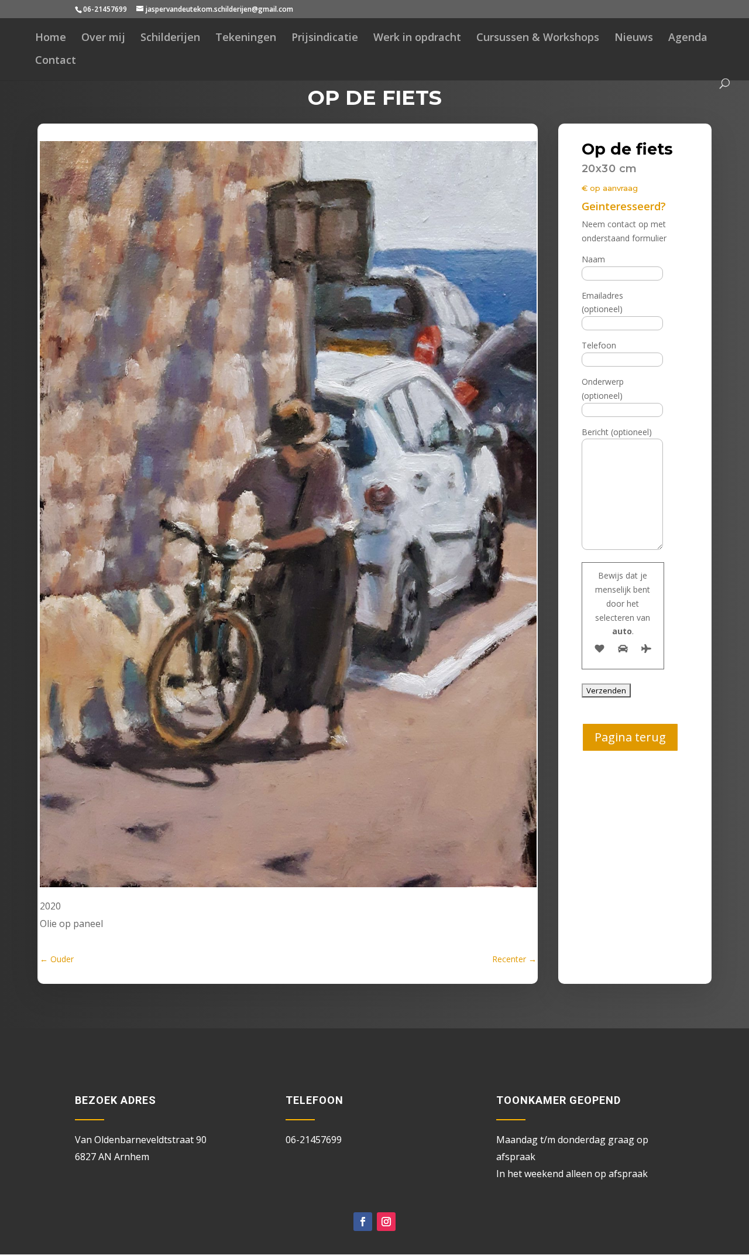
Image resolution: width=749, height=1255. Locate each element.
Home (50, 38)
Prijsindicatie (324, 38)
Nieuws (633, 38)
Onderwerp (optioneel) (603, 388)
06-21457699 (105, 9)
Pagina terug (630, 737)
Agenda (687, 38)
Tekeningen (245, 38)
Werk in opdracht (417, 38)
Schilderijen (170, 38)
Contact (55, 61)
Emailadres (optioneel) (602, 302)
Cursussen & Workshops (537, 38)
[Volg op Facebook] (362, 1221)
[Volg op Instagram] (386, 1221)
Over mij (103, 38)
